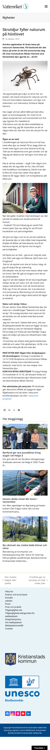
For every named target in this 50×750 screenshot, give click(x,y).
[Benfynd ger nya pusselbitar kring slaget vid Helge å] (25, 436)
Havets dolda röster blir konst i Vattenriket (20, 500)
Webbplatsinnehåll (14, 625)
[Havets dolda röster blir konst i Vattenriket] (25, 482)
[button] (46, 6)
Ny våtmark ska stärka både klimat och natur (25, 547)
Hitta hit (9, 591)
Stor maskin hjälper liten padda (10, 580)
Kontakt (9, 597)
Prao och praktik (13, 607)
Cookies (9, 628)
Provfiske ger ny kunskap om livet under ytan (34, 580)
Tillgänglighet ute (13, 610)
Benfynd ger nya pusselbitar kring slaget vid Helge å (22, 454)
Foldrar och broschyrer (16, 594)
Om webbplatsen (13, 622)
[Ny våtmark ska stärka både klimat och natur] (25, 529)
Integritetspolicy (13, 619)
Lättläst (8, 600)
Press (8, 603)
